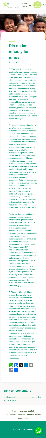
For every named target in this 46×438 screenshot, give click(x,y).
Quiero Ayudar (37, 4)
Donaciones (23, 419)
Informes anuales (34, 415)
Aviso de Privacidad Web (15, 415)
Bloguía (12, 41)
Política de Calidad (26, 411)
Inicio (14, 411)
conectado (26, 397)
